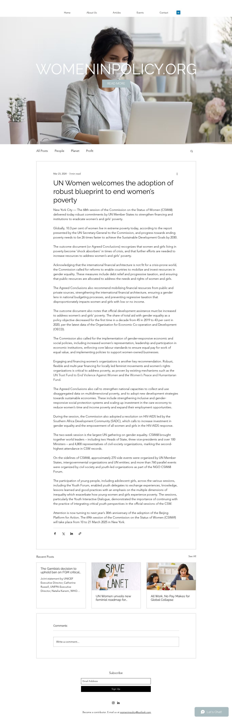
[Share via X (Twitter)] (63, 533)
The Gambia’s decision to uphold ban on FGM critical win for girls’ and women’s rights (60, 570)
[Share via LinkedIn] (71, 533)
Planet (75, 151)
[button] (91, 12)
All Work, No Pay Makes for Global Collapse (170, 597)
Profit (89, 151)
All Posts (42, 151)
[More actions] (177, 174)
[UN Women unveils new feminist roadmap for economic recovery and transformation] (116, 576)
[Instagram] (113, 703)
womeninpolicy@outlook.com (135, 712)
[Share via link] (80, 533)
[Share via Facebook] (55, 533)
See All (192, 556)
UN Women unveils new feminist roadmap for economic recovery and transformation (113, 597)
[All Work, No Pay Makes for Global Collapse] (171, 576)
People (59, 151)
